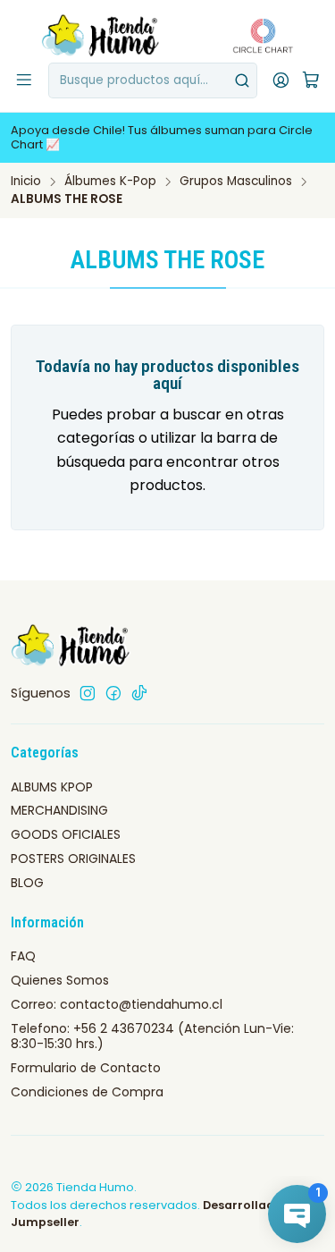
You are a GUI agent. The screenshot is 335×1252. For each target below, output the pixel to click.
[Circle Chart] (258, 36)
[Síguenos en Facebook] (113, 693)
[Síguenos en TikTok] (139, 693)
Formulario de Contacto (86, 1068)
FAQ (23, 956)
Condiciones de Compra (87, 1092)
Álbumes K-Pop (110, 181)
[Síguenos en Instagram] (87, 693)
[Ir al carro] (310, 81)
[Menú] (24, 80)
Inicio (26, 181)
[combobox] (152, 80)
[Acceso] (281, 80)
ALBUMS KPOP (52, 787)
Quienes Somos (60, 980)
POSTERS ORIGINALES (73, 858)
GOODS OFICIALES (66, 834)
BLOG (27, 883)
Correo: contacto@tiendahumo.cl (116, 1004)
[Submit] (242, 80)
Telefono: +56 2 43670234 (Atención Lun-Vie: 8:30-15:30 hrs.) (152, 1036)
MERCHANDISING (59, 810)
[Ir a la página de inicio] (102, 35)
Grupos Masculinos (236, 181)
